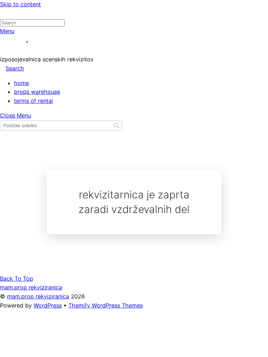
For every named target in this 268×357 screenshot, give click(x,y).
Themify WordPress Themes (105, 305)
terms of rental (33, 100)
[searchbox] (61, 125)
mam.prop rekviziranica (38, 296)
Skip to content (20, 4)
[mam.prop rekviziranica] (31, 50)
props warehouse (37, 91)
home (21, 82)
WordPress (48, 305)
